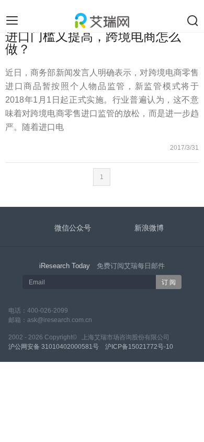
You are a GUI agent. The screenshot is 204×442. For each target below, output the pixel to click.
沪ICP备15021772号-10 (139, 346)
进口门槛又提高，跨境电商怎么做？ (93, 42)
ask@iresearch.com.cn (59, 320)
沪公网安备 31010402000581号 (53, 346)
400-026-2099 (47, 310)
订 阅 (169, 282)
